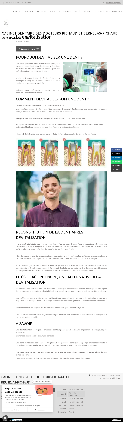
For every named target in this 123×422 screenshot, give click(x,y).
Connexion (116, 420)
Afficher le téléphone (113, 2)
